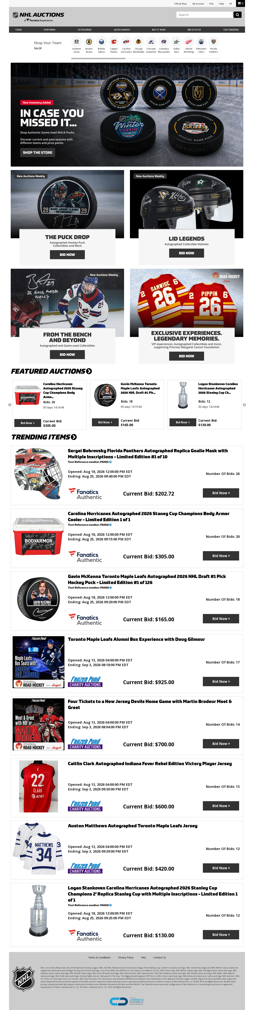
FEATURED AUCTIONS (48, 371)
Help (221, 3)
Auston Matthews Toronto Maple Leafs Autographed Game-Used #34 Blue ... (218, 388)
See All (37, 48)
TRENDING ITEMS (41, 437)
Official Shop (180, 3)
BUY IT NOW (158, 29)
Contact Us (159, 957)
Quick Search (122, 29)
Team (18, 29)
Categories (85, 29)
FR (231, 3)
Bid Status (194, 29)
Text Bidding (231, 29)
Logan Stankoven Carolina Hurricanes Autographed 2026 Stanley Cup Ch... (140, 388)
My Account (198, 3)
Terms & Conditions (99, 957)
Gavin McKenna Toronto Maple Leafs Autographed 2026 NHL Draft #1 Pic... (62, 388)
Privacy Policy (125, 957)
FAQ (211, 3)
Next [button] (244, 405)
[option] (49, 404)
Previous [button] (9, 405)
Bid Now (26, 422)
